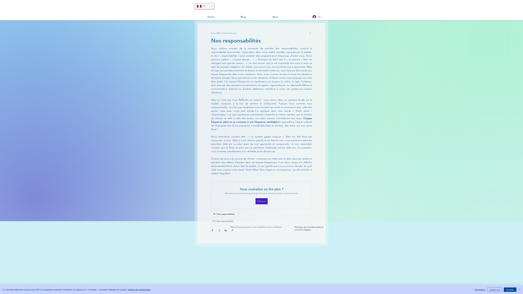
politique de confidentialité (139, 289)
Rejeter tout (495, 289)
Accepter (510, 289)
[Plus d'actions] (310, 33)
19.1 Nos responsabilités (224, 214)
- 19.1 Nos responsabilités (223, 221)
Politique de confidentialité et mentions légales (308, 228)
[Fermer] (519, 289)
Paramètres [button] (480, 289)
